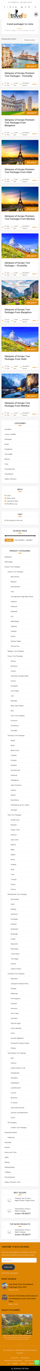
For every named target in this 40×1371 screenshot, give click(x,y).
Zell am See (15, 646)
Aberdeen (14, 979)
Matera (13, 845)
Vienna (13, 636)
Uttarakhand (9, 474)
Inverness (14, 1008)
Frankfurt (14, 765)
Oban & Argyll (16, 1023)
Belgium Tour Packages (16, 651)
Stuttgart (14, 810)
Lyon (12, 696)
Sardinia (13, 864)
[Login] (26, 7)
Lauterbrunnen (16, 1088)
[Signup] (22, 7)
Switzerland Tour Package (17, 1053)
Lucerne (13, 1093)
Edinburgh (14, 993)
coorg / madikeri (10, 434)
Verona (13, 889)
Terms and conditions (31, 1360)
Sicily (12, 869)
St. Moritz (14, 1103)
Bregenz (14, 582)
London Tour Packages (19, 1127)
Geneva (13, 1063)
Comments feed (12, 501)
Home (19, 28)
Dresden (14, 760)
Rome (13, 860)
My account (14, 1358)
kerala (7, 444)
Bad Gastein (15, 577)
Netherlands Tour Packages (17, 894)
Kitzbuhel (14, 611)
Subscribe (8, 1267)
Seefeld (13, 631)
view (34, 84)
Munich (13, 795)
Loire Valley (15, 691)
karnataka (8, 1142)
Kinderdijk (14, 934)
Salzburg (14, 626)
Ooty (6, 464)
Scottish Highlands (17, 1038)
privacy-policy (25, 1358)
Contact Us (23, 1363)
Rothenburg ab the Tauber (20, 805)
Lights (7, 1157)
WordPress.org (12, 504)
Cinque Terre (15, 830)
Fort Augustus (15, 998)
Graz (12, 592)
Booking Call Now (21, 1368)
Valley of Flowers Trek (12, 1182)
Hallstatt (14, 601)
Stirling (13, 1048)
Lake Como (14, 840)
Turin (12, 874)
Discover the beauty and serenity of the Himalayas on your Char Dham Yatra (23, 1298)
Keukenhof (14, 929)
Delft (12, 904)
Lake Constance (16, 785)
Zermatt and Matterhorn (19, 1113)
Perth (13, 1033)
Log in (9, 495)
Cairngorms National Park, (19, 984)
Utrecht (13, 964)
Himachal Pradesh (11, 1132)
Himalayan (8, 439)
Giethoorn (14, 914)
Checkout (32, 1363)
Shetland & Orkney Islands (20, 1043)
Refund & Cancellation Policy (13, 1360)
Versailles (14, 731)
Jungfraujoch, (15, 1083)
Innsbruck (14, 606)
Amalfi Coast (15, 820)
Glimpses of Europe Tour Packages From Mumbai (17, 404)
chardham (8, 429)
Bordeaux (14, 666)
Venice (13, 884)
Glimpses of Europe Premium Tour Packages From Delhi (19, 170)
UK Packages (12, 1123)
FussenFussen (15, 770)
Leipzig (13, 790)
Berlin (13, 745)
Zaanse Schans (16, 969)
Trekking (8, 1172)
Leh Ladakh (8, 454)
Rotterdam (14, 949)
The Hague (14, 959)
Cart (8, 1363)
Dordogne (14, 686)
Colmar (13, 681)
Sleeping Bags (10, 1167)
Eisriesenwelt (15, 587)
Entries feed (11, 498)
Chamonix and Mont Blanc (20, 676)
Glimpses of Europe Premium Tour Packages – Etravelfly (19, 74)
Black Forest (15, 750)
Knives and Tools (11, 1152)
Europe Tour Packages (12, 567)
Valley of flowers (10, 479)
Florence (14, 835)
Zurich (13, 1118)
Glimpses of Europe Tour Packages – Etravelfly (17, 264)
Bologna (14, 825)
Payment (15, 1363)
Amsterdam (15, 899)
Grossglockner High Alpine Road (22, 597)
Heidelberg (15, 780)
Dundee (13, 989)
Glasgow (14, 1003)
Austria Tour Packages (15, 572)
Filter (9, 540)
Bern (12, 1058)
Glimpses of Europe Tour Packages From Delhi (17, 357)
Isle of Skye (15, 1013)
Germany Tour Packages (16, 735)
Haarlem (14, 924)
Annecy (13, 661)
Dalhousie (11, 1137)
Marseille (14, 701)
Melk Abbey (15, 621)
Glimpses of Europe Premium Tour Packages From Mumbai (20, 217)
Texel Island (15, 954)
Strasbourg (14, 726)
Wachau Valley (16, 641)
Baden (13, 740)
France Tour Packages (15, 656)
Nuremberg (15, 800)
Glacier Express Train (18, 1068)
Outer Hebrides (16, 1028)
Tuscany (13, 879)
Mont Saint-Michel (17, 706)
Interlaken (14, 1078)
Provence (14, 721)
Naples (13, 855)
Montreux (14, 1098)
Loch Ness (14, 1018)
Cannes (13, 671)
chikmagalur (9, 562)
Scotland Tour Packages (16, 974)
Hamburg (14, 775)
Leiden (13, 939)
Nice (12, 711)
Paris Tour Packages (18, 716)
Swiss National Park (17, 1108)
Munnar (7, 459)
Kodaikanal (8, 449)
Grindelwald (15, 1073)
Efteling (13, 909)
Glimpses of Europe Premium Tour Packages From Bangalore (19, 122)
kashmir (7, 1147)
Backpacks (8, 557)
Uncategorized (10, 469)
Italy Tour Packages (14, 815)
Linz (12, 616)
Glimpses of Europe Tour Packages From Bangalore (18, 311)
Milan (12, 850)
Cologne (14, 755)
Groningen (14, 919)
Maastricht (14, 944)
